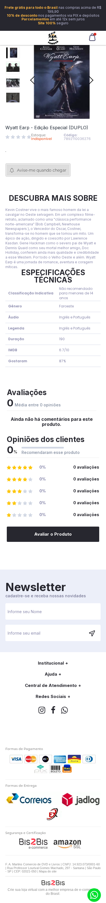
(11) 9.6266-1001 (94, 895)
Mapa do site (48, 871)
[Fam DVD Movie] (53, 37)
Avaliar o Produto (53, 534)
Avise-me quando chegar (41, 170)
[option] (13, 53)
